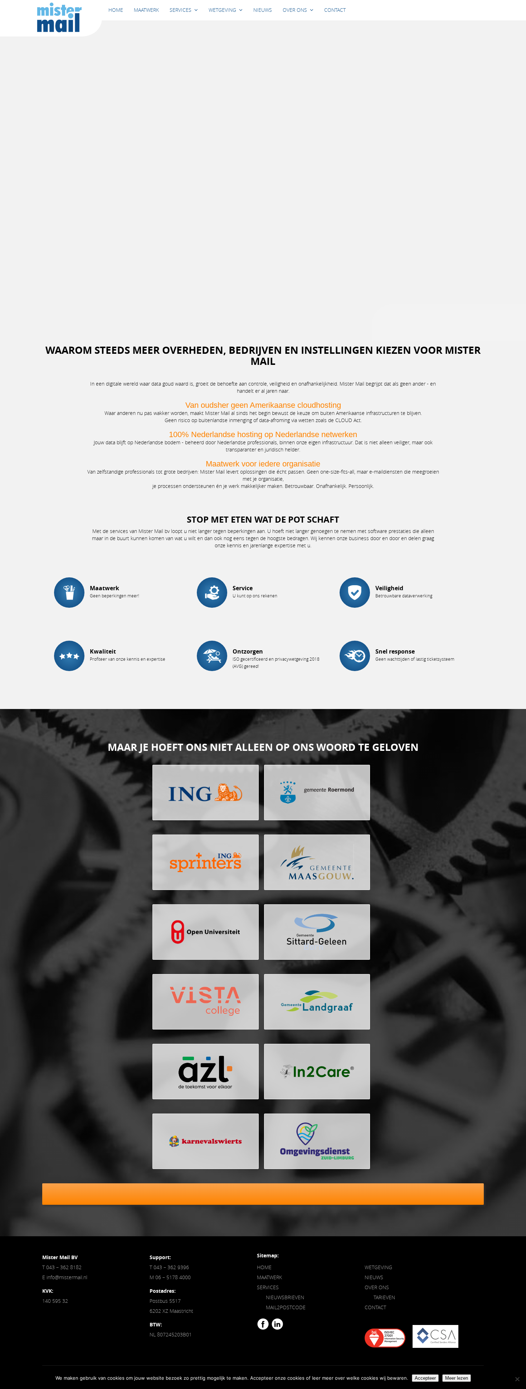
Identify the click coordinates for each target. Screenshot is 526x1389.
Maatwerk (146, 9)
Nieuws (262, 9)
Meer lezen (456, 1378)
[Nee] (517, 1379)
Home (115, 9)
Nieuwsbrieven (285, 1297)
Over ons (295, 9)
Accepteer (425, 1378)
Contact (335, 9)
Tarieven (384, 1297)
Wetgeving (222, 9)
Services (180, 9)
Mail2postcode (286, 1307)
